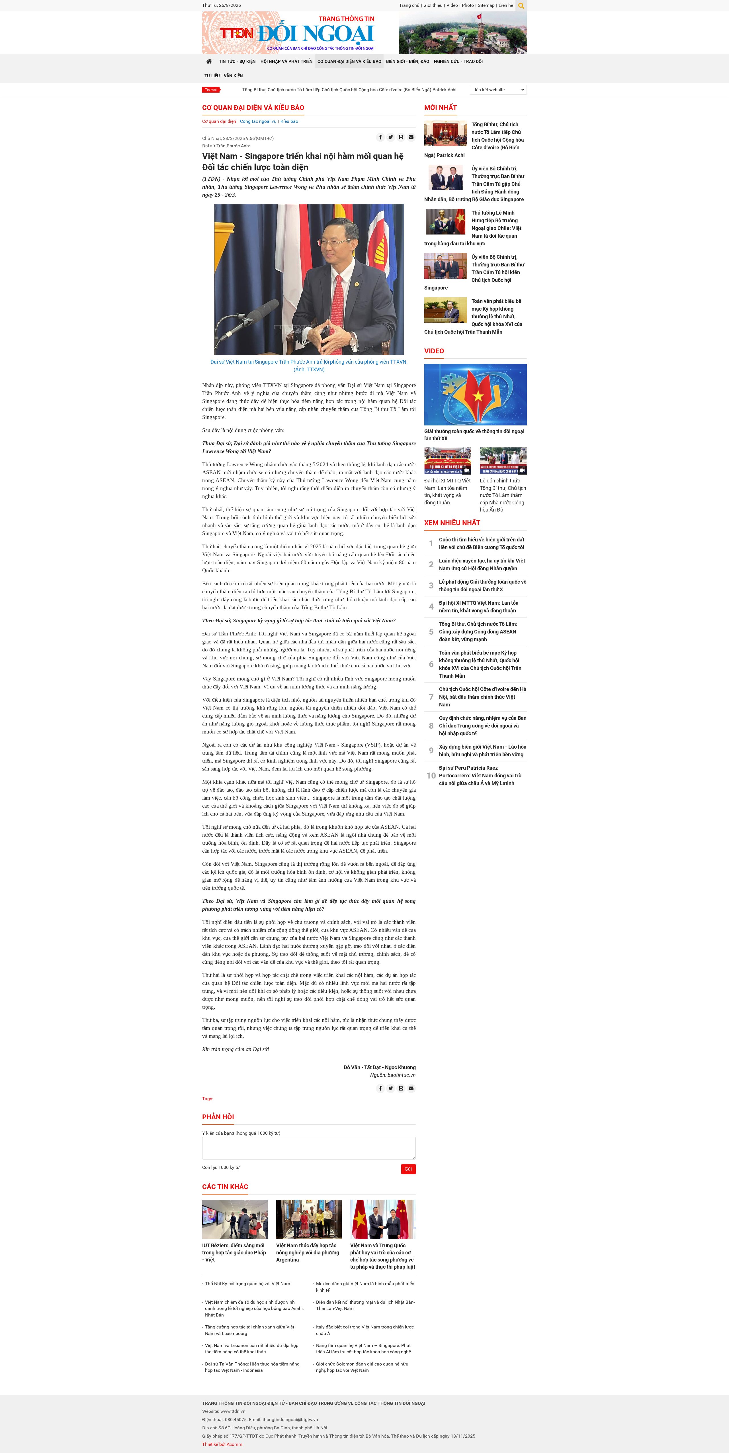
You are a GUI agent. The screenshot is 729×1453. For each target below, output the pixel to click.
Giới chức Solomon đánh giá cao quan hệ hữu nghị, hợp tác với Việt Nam (362, 1367)
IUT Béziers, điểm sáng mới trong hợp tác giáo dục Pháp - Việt (234, 1252)
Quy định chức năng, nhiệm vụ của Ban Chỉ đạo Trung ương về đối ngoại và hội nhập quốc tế (483, 725)
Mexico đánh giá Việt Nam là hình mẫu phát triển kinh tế (365, 1287)
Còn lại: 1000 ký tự (221, 1167)
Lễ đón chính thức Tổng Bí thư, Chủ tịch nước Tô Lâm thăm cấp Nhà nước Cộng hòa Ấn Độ (503, 495)
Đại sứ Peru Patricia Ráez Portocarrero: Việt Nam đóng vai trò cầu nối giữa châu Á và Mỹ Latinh (480, 775)
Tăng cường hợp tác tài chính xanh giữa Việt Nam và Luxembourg (249, 1330)
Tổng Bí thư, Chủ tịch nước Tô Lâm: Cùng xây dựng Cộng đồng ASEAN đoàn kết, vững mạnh (478, 631)
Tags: (207, 1098)
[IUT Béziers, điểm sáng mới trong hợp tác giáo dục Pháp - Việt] (235, 1219)
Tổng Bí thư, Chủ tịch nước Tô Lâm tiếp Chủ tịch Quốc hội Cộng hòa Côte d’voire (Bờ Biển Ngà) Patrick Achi (295, 89)
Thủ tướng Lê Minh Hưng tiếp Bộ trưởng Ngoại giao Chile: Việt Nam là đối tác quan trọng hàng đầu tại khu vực (472, 228)
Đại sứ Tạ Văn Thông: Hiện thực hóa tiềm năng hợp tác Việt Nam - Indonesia (252, 1367)
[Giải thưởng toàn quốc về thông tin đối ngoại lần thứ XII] (475, 394)
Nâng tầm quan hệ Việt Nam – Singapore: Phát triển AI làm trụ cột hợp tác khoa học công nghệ (363, 1348)
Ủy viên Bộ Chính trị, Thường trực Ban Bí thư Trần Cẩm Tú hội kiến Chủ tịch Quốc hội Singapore (474, 272)
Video (452, 5)
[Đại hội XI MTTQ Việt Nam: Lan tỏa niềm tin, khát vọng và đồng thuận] (447, 461)
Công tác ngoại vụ (258, 121)
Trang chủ (409, 5)
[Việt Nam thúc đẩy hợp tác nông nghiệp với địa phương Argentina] (309, 1219)
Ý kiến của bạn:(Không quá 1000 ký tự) (241, 1133)
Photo (468, 5)
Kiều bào (289, 121)
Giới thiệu (433, 5)
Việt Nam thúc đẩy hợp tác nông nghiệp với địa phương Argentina (307, 1252)
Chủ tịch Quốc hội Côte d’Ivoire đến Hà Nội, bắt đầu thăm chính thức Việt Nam (483, 697)
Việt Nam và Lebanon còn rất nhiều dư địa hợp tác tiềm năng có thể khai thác (251, 1348)
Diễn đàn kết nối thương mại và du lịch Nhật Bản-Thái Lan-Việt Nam (365, 1305)
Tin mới (211, 90)
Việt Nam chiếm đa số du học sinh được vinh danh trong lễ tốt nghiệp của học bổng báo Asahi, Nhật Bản (254, 1308)
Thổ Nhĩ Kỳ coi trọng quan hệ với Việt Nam (247, 1283)
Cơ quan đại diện (219, 121)
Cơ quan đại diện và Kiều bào (253, 108)
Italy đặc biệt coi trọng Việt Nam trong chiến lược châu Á (365, 1330)
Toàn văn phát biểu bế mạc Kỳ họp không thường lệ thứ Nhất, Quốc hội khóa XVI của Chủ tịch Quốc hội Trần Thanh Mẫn (473, 316)
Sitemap (486, 5)
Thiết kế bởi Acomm (222, 1444)
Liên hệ (506, 5)
